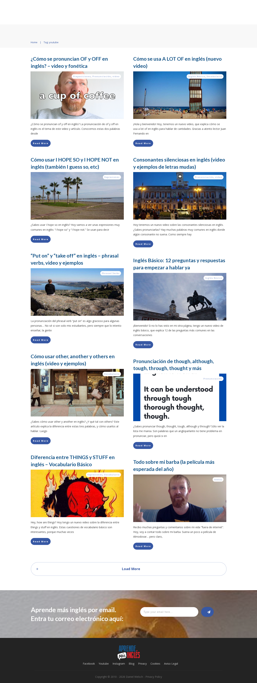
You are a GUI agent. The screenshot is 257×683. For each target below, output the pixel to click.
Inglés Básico (196, 76)
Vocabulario (214, 76)
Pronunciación (101, 76)
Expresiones (111, 177)
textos (218, 479)
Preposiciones (82, 76)
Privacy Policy (153, 676)
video (116, 76)
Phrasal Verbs (110, 273)
